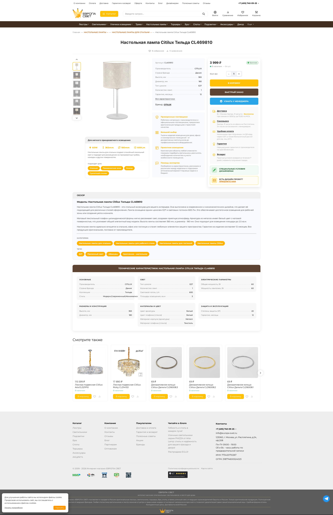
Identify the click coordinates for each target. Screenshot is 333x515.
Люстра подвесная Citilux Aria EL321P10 (89, 386)
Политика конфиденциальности (183, 468)
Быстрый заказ (234, 92)
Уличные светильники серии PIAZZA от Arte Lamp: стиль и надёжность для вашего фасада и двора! (182, 441)
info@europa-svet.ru (226, 433)
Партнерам (110, 444)
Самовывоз (223, 121)
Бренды (140, 444)
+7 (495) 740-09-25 (247, 3)
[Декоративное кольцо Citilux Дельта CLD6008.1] (242, 362)
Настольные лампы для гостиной (176, 243)
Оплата (92, 3)
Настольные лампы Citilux (210, 243)
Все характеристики (165, 99)
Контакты (150, 3)
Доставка (104, 3)
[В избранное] (95, 396)
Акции (139, 440)
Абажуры (113, 254)
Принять (59, 508)
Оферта (138, 3)
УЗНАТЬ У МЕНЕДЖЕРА (236, 101)
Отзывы (206, 3)
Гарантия (222, 143)
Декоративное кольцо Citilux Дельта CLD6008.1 (240, 386)
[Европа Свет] (84, 13)
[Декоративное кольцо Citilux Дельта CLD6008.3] (166, 362)
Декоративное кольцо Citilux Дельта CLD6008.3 (164, 386)
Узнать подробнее (14, 508)
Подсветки (210, 24)
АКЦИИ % (78, 457)
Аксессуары (226, 24)
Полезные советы (190, 3)
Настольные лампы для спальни (95, 243)
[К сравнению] (99, 396)
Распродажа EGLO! (178, 452)
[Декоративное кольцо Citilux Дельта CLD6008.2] (204, 362)
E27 (80, 254)
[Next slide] (77, 118)
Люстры (83, 24)
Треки (139, 24)
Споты (196, 24)
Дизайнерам (172, 3)
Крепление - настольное (135, 254)
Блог (160, 3)
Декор (240, 24)
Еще (250, 24)
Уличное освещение (120, 24)
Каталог (77, 423)
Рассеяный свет (95, 254)
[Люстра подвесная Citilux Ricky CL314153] (128, 362)
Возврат (221, 154)
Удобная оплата (225, 131)
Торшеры (175, 24)
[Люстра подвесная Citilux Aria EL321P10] (90, 362)
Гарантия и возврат (121, 3)
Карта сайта (207, 468)
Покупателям (143, 423)
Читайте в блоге (177, 423)
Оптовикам (110, 448)
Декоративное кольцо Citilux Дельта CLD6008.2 (202, 386)
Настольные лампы (156, 24)
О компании (79, 3)
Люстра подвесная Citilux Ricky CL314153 (127, 386)
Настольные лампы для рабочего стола (135, 243)
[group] (117, 90)
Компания (110, 423)
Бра (187, 24)
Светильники (99, 24)
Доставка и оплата (146, 428)
